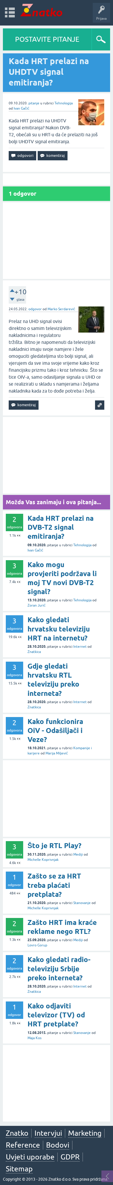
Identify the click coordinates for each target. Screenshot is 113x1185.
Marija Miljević (56, 753)
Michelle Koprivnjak (43, 860)
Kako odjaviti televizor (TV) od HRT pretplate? (56, 1015)
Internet (80, 647)
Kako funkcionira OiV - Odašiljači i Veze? (55, 730)
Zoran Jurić (36, 605)
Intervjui (48, 1133)
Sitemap (19, 1169)
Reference (23, 1145)
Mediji (78, 854)
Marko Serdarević (61, 309)
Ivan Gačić (21, 108)
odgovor (35, 309)
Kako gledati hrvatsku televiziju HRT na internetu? (59, 629)
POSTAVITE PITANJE (47, 39)
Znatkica (34, 652)
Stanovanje (82, 903)
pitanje (33, 103)
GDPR (70, 1157)
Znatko (17, 1133)
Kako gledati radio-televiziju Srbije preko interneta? (59, 968)
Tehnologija (63, 103)
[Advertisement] (56, 240)
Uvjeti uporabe (30, 1157)
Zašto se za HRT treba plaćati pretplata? (54, 885)
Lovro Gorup (37, 945)
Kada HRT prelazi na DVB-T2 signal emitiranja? (61, 527)
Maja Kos (34, 1038)
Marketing (84, 1133)
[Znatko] (41, 10)
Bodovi (57, 1145)
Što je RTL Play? (54, 845)
